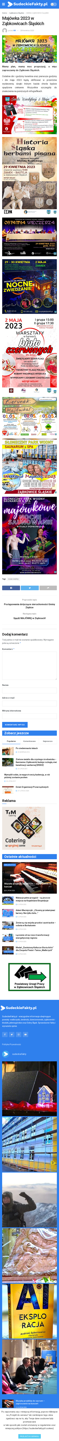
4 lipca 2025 (10, 890)
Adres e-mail (8, 698)
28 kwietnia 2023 (27, 30)
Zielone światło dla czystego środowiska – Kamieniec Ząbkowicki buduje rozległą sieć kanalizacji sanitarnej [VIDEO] (36, 762)
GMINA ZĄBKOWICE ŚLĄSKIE (37, 13)
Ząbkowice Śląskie (16, 13)
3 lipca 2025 (21, 941)
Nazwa (5, 685)
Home (4, 13)
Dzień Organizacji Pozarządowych (32, 787)
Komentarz (8, 649)
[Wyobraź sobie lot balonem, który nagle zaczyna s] (29, 1311)
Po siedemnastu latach (27, 748)
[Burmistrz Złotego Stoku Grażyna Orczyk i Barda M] (29, 1366)
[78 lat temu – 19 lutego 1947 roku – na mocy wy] (29, 1255)
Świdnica (8, 927)
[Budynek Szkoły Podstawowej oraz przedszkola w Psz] (29, 1144)
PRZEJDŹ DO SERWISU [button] (29, 1436)
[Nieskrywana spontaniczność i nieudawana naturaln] (29, 1088)
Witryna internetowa (11, 711)
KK (14, 30)
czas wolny (13, 579)
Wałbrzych (9, 865)
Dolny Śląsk (7, 913)
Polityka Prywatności (11, 1044)
